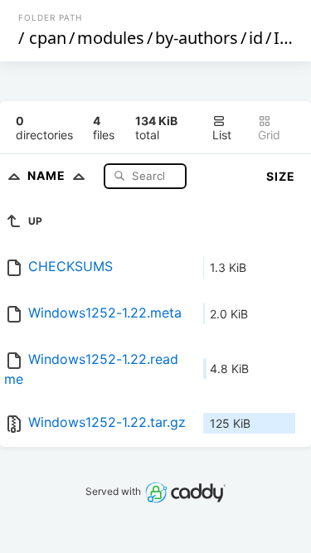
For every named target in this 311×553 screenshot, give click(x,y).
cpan (47, 38)
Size (280, 176)
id (256, 38)
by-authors (196, 38)
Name (48, 175)
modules (110, 38)
